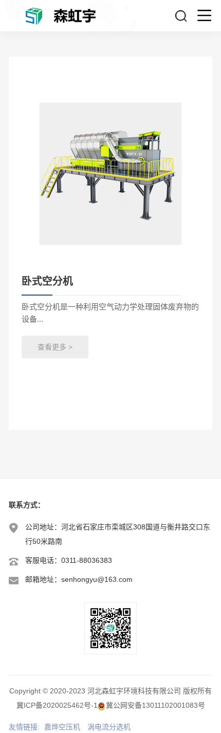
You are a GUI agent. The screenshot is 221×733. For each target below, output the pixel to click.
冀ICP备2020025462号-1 (57, 705)
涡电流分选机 (109, 727)
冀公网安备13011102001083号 (155, 705)
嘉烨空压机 (62, 727)
